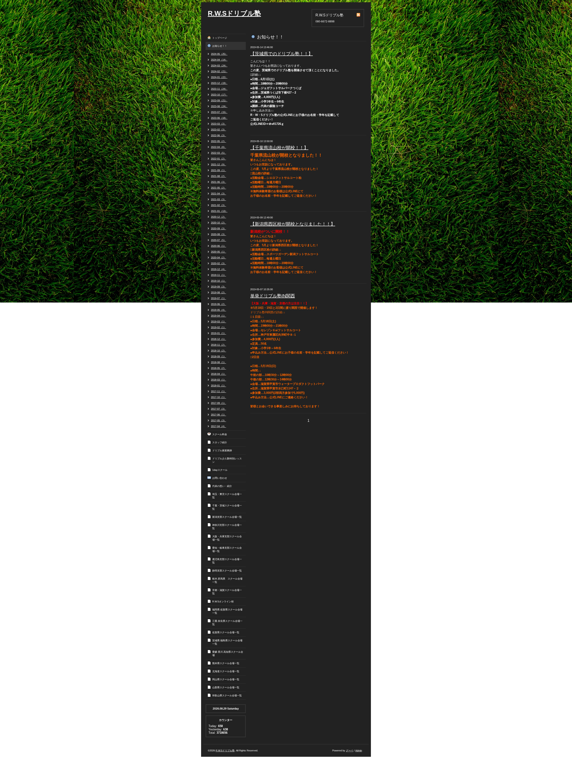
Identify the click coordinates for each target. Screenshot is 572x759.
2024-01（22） (219, 77)
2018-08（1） (218, 362)
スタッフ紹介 (219, 442)
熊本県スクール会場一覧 (225, 663)
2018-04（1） (218, 374)
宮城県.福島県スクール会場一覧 (227, 642)
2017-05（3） (218, 420)
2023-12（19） (219, 83)
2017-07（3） (218, 408)
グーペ (349, 750)
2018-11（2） (218, 344)
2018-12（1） (218, 339)
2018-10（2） (218, 350)
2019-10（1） (218, 280)
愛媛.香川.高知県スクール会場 (227, 653)
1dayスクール (219, 470)
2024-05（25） (219, 54)
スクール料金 (219, 434)
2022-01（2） (218, 158)
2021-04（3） (218, 193)
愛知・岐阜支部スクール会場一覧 (227, 549)
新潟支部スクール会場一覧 (227, 517)
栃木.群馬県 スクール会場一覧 (227, 580)
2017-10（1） (218, 397)
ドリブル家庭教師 (222, 450)
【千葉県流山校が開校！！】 (279, 147)
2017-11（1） (218, 391)
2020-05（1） (218, 251)
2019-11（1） (218, 275)
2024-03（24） (219, 65)
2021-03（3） (218, 199)
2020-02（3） (218, 263)
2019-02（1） (218, 327)
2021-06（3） (218, 182)
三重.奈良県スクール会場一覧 (227, 623)
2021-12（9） (218, 164)
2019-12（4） (218, 269)
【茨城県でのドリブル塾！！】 (281, 53)
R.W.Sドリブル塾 (234, 13)
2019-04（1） (218, 315)
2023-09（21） (219, 100)
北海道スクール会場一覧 (225, 671)
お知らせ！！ (219, 46)
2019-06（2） (218, 304)
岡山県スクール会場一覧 (225, 679)
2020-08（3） (218, 234)
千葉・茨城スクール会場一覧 (227, 507)
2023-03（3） (218, 123)
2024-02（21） (219, 71)
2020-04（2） (218, 257)
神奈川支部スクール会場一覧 (227, 527)
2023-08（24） (219, 106)
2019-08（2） (218, 292)
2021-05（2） (218, 187)
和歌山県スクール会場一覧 (227, 695)
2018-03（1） (218, 379)
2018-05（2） (218, 368)
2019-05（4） (218, 310)
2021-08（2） (218, 176)
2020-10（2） (218, 222)
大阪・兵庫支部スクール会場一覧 (227, 538)
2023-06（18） (219, 118)
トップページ (219, 37)
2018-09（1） (218, 356)
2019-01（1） (218, 333)
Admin (358, 750)
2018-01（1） (218, 385)
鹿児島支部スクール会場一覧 (227, 561)
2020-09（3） (218, 228)
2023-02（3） (218, 129)
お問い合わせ (219, 478)
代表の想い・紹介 (222, 486)
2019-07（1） (218, 298)
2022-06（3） (218, 135)
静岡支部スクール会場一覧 (227, 570)
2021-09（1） (218, 170)
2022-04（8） (218, 147)
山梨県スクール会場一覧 (225, 687)
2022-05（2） (218, 141)
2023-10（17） (219, 94)
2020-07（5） (218, 240)
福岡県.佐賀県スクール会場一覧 (227, 611)
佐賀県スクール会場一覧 (225, 632)
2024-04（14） (219, 59)
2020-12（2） (218, 216)
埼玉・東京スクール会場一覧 (227, 496)
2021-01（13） (219, 211)
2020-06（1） (218, 246)
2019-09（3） (218, 286)
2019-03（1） (218, 321)
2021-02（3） (218, 205)
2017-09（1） (218, 403)
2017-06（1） (218, 414)
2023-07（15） (219, 112)
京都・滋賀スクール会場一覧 (227, 592)
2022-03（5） (218, 152)
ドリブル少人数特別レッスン (227, 460)
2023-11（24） (219, 88)
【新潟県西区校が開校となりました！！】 (292, 224)
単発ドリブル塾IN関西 (272, 295)
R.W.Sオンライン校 (223, 601)
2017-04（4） (218, 426)
